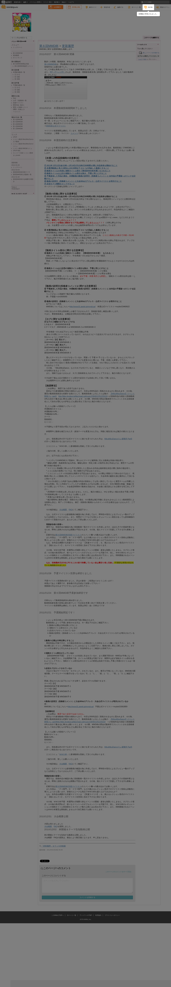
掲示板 (150, 7)
